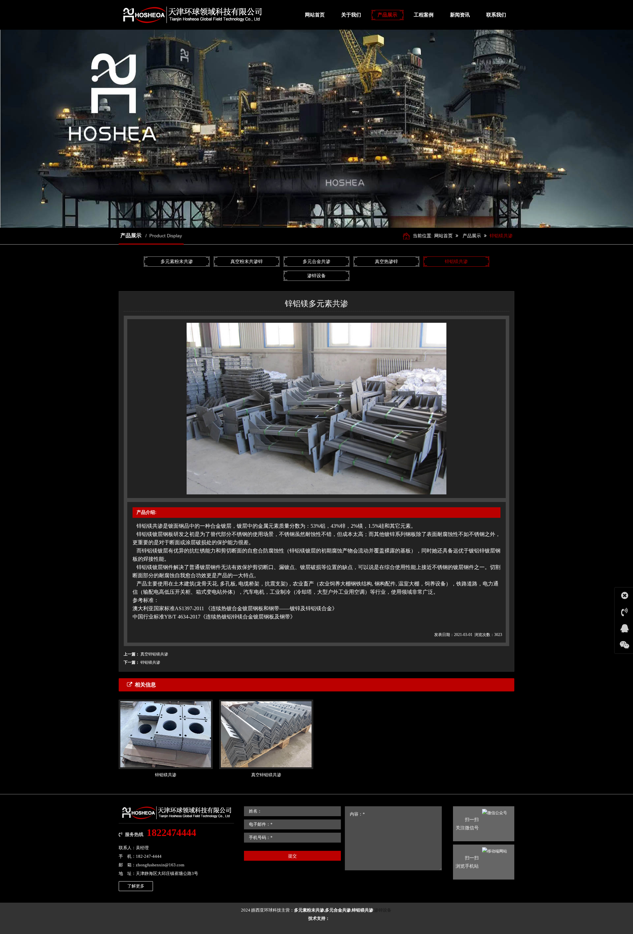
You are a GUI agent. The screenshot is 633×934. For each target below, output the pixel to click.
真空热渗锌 (386, 261)
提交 (292, 855)
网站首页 (443, 235)
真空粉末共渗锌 (246, 261)
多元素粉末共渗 (177, 261)
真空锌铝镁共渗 (154, 654)
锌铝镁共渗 (501, 235)
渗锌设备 (316, 275)
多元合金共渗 (316, 261)
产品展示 (472, 235)
